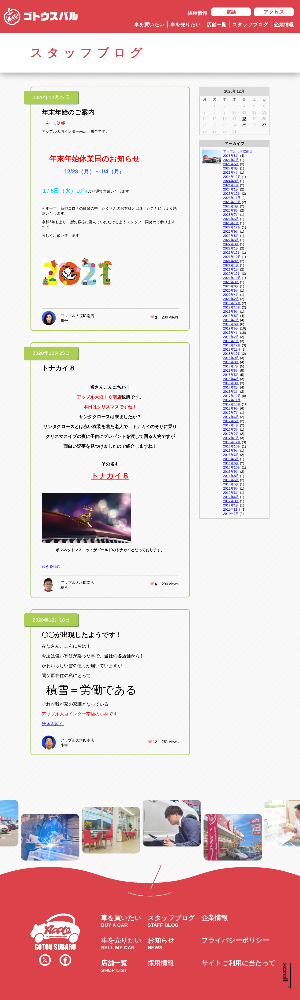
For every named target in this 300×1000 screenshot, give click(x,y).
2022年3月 (231, 244)
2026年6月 (231, 164)
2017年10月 (232, 404)
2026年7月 (231, 160)
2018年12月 (232, 345)
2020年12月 (232, 273)
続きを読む (51, 566)
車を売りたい (185, 24)
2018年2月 (231, 387)
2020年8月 (231, 286)
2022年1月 (231, 248)
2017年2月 (231, 434)
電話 (231, 12)
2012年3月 (231, 501)
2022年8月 (231, 236)
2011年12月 (231, 509)
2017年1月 (231, 438)
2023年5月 (231, 219)
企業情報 (284, 24)
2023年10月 (232, 202)
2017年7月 (231, 412)
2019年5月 (231, 328)
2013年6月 (231, 480)
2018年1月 (231, 391)
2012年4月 (231, 497)
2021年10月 (232, 257)
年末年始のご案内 (68, 112)
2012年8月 (231, 488)
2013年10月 (232, 467)
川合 (64, 321)
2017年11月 (231, 400)
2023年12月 (232, 193)
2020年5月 (231, 290)
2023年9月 (231, 206)
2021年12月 (232, 252)
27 (264, 125)
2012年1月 (231, 505)
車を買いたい (149, 24)
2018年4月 (231, 379)
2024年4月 (231, 185)
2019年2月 (231, 337)
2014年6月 (231, 463)
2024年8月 (231, 181)
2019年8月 (231, 316)
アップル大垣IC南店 (77, 316)
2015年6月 (231, 455)
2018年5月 (231, 375)
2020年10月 (232, 278)
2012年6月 (231, 493)
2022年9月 (231, 231)
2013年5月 (231, 484)
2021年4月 (231, 265)
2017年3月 (231, 429)
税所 (64, 588)
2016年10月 (232, 446)
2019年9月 (231, 311)
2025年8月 (231, 168)
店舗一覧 (216, 24)
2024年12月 (232, 177)
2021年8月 (231, 261)
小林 (64, 745)
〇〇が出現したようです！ (82, 634)
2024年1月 (231, 189)
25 (244, 125)
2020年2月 (231, 299)
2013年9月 (231, 471)
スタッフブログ (250, 24)
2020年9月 (231, 282)
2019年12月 (232, 303)
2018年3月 (231, 383)
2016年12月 (232, 442)
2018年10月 (232, 353)
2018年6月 (231, 370)
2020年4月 (231, 295)
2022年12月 (232, 227)
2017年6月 (231, 417)
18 (244, 119)
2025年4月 (231, 172)
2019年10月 (232, 307)
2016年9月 (231, 450)
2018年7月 (231, 366)
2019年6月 (231, 324)
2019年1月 (231, 341)
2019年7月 (231, 320)
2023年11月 (231, 198)
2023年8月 (231, 210)
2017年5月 (231, 421)
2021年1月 (231, 269)
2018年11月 (231, 349)
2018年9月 (231, 358)
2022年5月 (231, 240)
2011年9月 (231, 514)
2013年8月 (231, 476)
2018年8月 (231, 362)
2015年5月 (231, 459)
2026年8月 (231, 156)
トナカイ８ (58, 368)
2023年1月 (231, 223)
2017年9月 (231, 408)
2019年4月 (231, 332)
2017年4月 (231, 425)
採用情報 (197, 13)
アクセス (274, 12)
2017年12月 (232, 396)
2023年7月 (231, 214)
